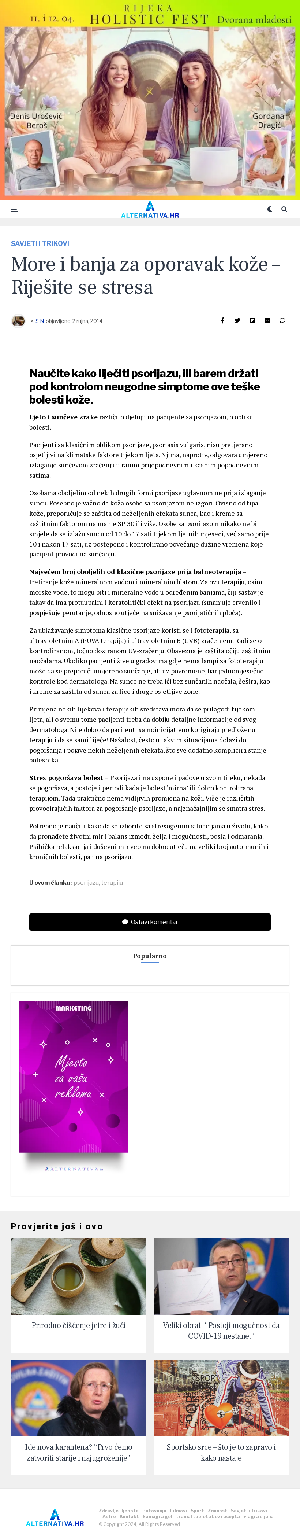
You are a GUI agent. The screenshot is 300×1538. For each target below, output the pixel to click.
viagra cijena (259, 1516)
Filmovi (178, 1510)
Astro (109, 1516)
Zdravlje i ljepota (119, 1510)
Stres (37, 777)
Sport (197, 1510)
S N (39, 321)
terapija (112, 883)
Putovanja (154, 1510)
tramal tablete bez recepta (208, 1516)
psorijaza (86, 883)
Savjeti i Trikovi (249, 1510)
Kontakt (129, 1516)
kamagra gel (157, 1516)
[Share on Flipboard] (252, 320)
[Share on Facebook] (222, 320)
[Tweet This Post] (237, 320)
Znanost (217, 1510)
